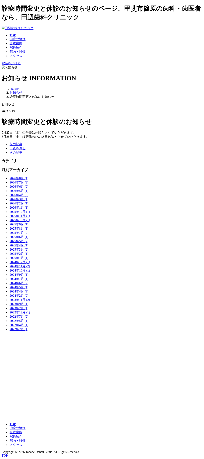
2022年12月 (20, 312)
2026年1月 (19, 207)
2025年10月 (20, 220)
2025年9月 (19, 224)
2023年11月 (20, 299)
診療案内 (16, 43)
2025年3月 (19, 249)
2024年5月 (19, 287)
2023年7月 (19, 308)
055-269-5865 (11, 357)
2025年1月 (19, 258)
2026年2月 (19, 203)
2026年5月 (19, 190)
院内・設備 (18, 51)
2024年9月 (19, 274)
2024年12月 (20, 262)
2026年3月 (19, 199)
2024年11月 (20, 266)
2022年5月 (19, 320)
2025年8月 (19, 228)
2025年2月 (19, 253)
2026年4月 (19, 195)
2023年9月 (19, 304)
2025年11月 (20, 216)
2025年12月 (20, 211)
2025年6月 (19, 237)
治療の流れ (18, 39)
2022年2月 (19, 329)
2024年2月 (19, 295)
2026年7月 (19, 182)
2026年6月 (19, 186)
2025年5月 (19, 241)
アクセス (16, 55)
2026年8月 (19, 178)
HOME (14, 88)
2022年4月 (19, 325)
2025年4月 (19, 245)
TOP (13, 35)
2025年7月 (19, 232)
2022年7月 (19, 316)
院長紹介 (16, 47)
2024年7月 (19, 279)
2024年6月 (19, 283)
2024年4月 (19, 291)
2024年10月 (20, 270)
